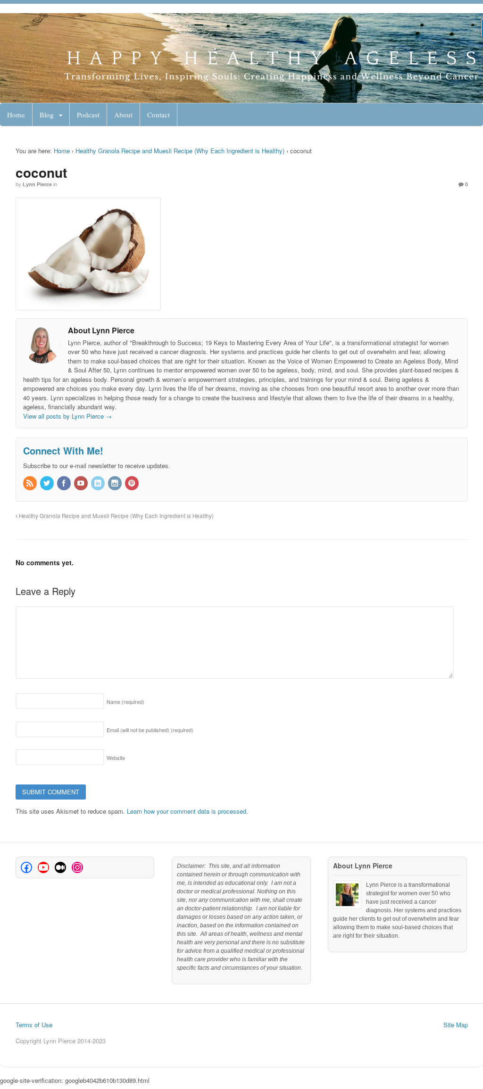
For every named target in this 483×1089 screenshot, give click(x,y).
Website (116, 757)
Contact (158, 114)
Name (125, 701)
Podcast (88, 114)
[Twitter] (47, 483)
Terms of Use (34, 1024)
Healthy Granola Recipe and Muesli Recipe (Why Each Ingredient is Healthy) (179, 150)
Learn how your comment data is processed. (187, 811)
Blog (47, 114)
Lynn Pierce (37, 184)
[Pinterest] (132, 483)
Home (16, 114)
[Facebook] (64, 483)
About (123, 114)
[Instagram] (115, 483)
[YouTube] (81, 483)
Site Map (455, 1024)
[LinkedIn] (98, 483)
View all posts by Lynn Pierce (67, 416)
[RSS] (30, 483)
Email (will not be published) (150, 730)
